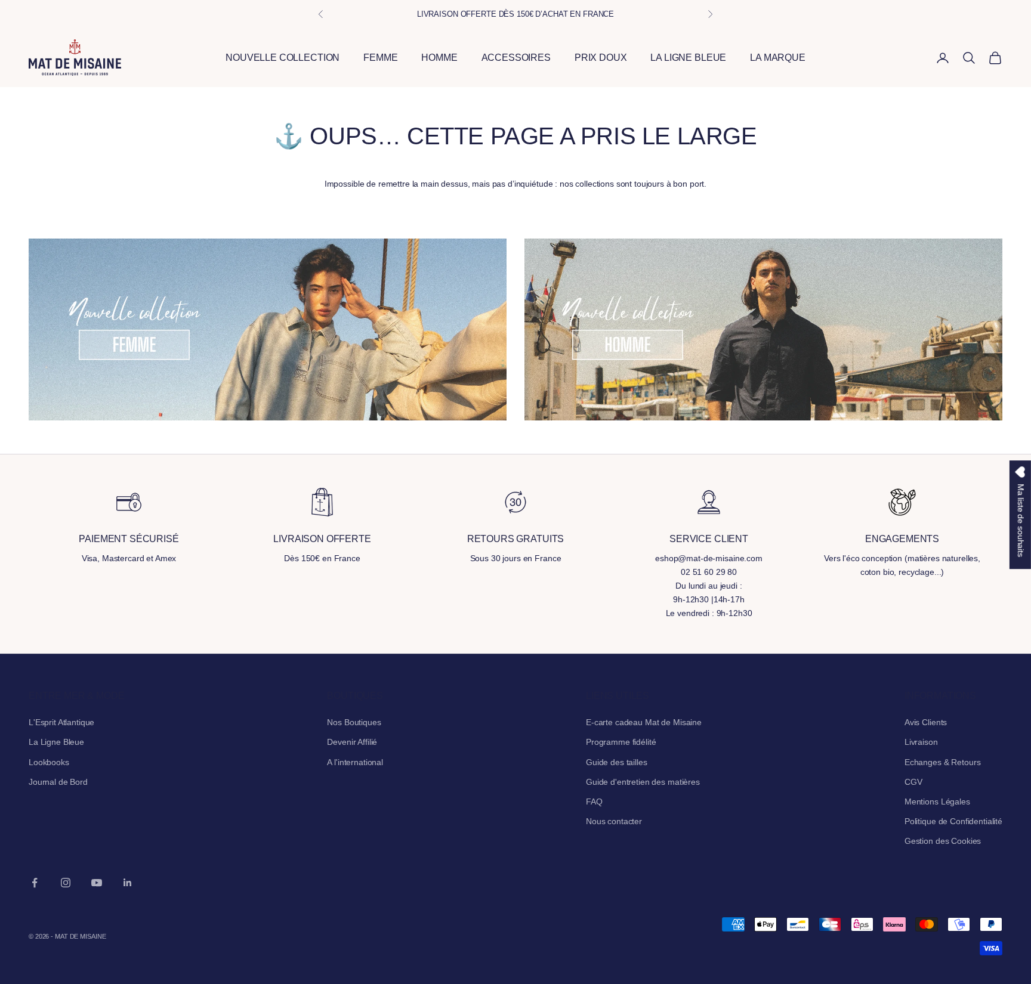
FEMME (380, 57)
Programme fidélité (621, 742)
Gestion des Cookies (943, 841)
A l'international (355, 762)
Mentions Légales (937, 801)
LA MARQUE (777, 57)
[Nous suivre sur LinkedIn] (128, 883)
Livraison (921, 742)
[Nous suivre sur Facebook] (35, 883)
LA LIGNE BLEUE (688, 57)
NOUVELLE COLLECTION (282, 57)
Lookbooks (49, 762)
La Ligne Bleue (56, 742)
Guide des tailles (616, 762)
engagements (902, 539)
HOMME (439, 57)
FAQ (594, 801)
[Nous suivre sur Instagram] (66, 883)
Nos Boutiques (354, 722)
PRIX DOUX (601, 57)
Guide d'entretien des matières (643, 782)
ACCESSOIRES (516, 57)
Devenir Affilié (352, 742)
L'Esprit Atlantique (61, 722)
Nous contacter (614, 821)
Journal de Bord (58, 782)
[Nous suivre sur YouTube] (97, 883)
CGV (913, 782)
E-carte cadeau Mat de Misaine (644, 722)
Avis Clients (926, 722)
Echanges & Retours (942, 762)
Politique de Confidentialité (953, 821)
